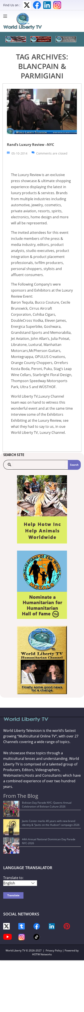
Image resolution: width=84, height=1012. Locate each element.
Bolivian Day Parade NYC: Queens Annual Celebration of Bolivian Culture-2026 (47, 804)
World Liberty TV (15, 950)
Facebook (37, 5)
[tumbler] (21, 926)
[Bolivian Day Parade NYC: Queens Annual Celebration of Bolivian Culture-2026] (11, 809)
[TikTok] (36, 936)
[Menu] (6, 16)
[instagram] (21, 936)
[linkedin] (51, 926)
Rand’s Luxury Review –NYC (30, 144)
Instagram (57, 5)
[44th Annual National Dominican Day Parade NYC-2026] (11, 845)
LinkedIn (47, 5)
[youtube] (7, 936)
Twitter (27, 5)
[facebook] (36, 926)
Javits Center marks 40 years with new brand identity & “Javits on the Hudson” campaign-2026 (50, 823)
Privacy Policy (54, 950)
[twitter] (6, 926)
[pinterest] (67, 926)
